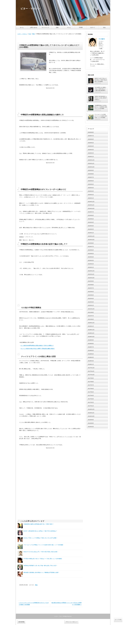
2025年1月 (91, 198)
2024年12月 (91, 201)
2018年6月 (91, 350)
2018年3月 (91, 361)
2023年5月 (91, 253)
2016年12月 (91, 409)
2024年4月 (91, 222)
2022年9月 (91, 281)
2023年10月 (91, 239)
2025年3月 (91, 191)
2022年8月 (91, 284)
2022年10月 (91, 277)
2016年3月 (91, 426)
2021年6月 (91, 319)
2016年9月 (91, 419)
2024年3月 (91, 225)
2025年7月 (91, 177)
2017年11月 (91, 371)
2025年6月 (91, 180)
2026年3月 (91, 149)
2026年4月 (91, 146)
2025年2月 (91, 194)
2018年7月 (91, 347)
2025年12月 (91, 160)
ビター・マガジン (22, 34)
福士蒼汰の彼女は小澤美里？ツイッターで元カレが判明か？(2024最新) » (67, 603)
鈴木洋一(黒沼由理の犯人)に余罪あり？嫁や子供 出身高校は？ (40, 531)
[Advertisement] (50, 38)
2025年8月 (91, 174)
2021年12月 (91, 309)
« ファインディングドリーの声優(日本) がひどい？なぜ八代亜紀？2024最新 (34, 603)
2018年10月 (91, 336)
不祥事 (81, 27)
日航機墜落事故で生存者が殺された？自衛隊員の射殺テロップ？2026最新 (101, 107)
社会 (104, 27)
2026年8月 (91, 132)
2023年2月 (91, 264)
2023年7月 (91, 246)
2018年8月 (91, 343)
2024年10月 (91, 208)
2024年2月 (91, 229)
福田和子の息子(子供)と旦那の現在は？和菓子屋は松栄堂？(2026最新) (101, 80)
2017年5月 (91, 392)
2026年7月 (91, 135)
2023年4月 (91, 257)
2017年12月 (91, 367)
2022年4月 (91, 298)
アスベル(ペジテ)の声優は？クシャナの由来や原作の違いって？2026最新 (43, 544)
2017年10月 (91, 374)
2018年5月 (91, 354)
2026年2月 (91, 153)
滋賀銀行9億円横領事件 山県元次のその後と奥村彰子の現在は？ (101, 98)
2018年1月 (91, 364)
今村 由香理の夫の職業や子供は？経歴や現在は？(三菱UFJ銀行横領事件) (100, 89)
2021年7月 (91, 315)
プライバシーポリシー (72, 622)
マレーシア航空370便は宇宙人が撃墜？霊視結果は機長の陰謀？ (37, 348)
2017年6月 (91, 388)
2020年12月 (91, 322)
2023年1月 (91, 267)
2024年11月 (91, 205)
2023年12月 (91, 236)
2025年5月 (91, 184)
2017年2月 (91, 402)
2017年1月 (91, 406)
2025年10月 (91, 167)
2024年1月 (91, 232)
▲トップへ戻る (118, 619)
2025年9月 (91, 170)
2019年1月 (91, 326)
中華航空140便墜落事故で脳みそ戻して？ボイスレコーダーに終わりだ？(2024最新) (49, 46)
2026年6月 (91, 139)
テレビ (69, 27)
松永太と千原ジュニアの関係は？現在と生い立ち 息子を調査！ (41, 538)
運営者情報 (21, 622)
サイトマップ (45, 27)
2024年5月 (91, 219)
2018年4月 (91, 357)
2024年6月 (91, 215)
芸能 (57, 27)
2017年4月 (91, 395)
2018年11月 (91, 333)
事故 (33, 34)
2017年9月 (91, 378)
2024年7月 (91, 212)
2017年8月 (91, 381)
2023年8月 (91, 243)
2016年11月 (91, 412)
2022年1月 (91, 305)
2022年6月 (91, 291)
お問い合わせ (33, 27)
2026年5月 (91, 142)
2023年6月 (91, 250)
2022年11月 (91, 274)
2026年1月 (91, 156)
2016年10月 (91, 416)
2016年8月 (91, 423)
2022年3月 (91, 302)
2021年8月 (91, 312)
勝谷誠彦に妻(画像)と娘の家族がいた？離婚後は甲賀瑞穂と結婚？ (41, 572)
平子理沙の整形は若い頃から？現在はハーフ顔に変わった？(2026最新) (43, 558)
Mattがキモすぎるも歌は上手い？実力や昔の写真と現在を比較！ (41, 551)
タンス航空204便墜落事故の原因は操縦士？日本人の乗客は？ (37, 345)
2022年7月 (91, 288)
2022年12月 (91, 271)
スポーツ (92, 27)
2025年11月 (91, 163)
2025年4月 (91, 187)
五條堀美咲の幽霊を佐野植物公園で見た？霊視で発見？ (39, 524)
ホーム (22, 27)
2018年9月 (91, 340)
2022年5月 (91, 295)
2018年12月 (91, 329)
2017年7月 (91, 385)
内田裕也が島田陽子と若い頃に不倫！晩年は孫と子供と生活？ (40, 565)
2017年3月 (91, 399)
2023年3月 (91, 260)
